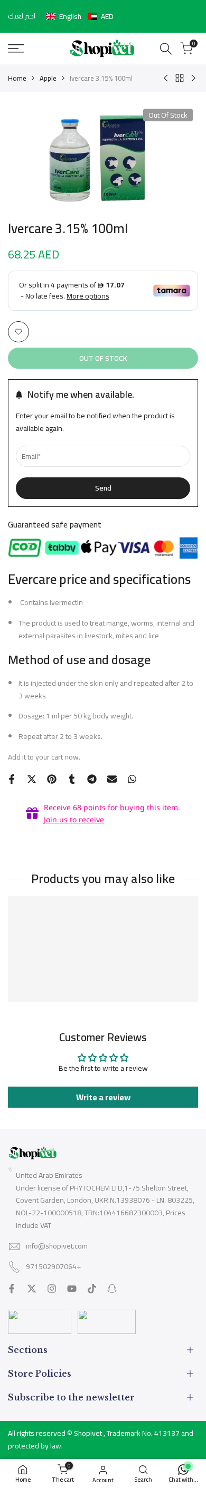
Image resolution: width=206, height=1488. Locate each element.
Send (103, 488)
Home (17, 78)
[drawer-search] (166, 49)
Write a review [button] (103, 1097)
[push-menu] (16, 48)
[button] (80, 16)
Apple (48, 78)
